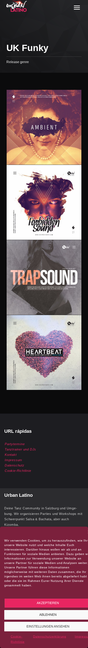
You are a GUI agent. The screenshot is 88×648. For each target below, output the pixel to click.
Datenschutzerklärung (49, 636)
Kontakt (11, 454)
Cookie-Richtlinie (18, 470)
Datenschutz (14, 465)
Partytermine (15, 444)
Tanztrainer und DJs (20, 449)
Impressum (13, 460)
